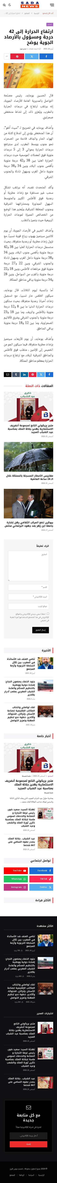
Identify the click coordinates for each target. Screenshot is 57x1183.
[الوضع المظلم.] (10, 5)
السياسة (31, 1175)
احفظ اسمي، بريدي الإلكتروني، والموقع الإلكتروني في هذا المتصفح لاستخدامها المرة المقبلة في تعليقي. (29, 617)
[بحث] (4, 5)
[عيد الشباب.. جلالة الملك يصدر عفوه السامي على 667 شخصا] (45, 843)
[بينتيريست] (17, 56)
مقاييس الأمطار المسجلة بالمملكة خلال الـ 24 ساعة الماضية (29, 477)
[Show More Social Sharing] (7, 56)
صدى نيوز (23, 48)
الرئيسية (41, 1175)
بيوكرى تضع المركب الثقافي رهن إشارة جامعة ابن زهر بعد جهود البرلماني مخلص (29, 524)
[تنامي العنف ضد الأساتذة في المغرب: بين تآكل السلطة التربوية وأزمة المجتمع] (45, 663)
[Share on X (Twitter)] (32, 56)
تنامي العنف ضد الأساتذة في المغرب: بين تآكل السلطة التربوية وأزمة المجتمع (21, 664)
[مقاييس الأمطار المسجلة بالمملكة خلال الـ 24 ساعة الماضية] (28, 457)
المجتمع (50, 24)
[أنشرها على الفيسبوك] (46, 56)
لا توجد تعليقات (33, 48)
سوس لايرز (14, 1169)
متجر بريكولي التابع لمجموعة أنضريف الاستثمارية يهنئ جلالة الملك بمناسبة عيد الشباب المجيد (30, 429)
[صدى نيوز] (29, 5)
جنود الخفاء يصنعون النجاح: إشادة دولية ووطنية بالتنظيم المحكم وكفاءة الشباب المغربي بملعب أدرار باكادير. (19, 688)
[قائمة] (52, 5)
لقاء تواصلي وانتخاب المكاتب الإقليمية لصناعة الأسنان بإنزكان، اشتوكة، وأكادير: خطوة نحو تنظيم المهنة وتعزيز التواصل (21, 714)
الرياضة (21, 1175)
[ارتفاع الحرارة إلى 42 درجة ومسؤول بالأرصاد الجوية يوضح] (28, 75)
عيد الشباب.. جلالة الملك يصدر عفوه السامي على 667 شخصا (21, 841)
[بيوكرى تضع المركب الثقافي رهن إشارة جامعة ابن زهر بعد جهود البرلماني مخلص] (28, 503)
